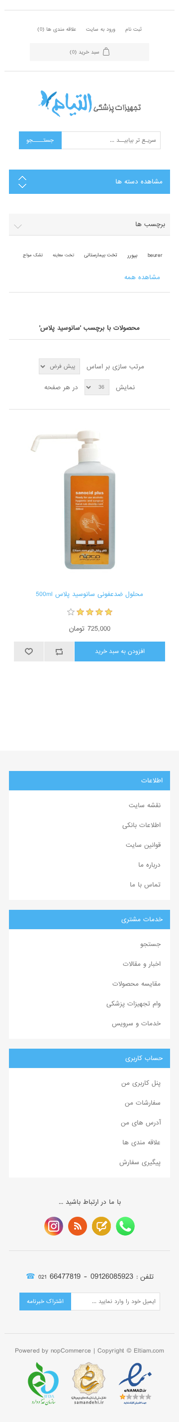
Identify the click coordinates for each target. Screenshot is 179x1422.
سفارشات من (143, 1103)
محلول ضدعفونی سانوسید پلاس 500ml (89, 594)
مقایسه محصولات (136, 984)
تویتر (101, 1226)
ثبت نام (133, 29)
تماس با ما (145, 884)
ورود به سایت (100, 29)
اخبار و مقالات (142, 964)
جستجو (150, 944)
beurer (155, 255)
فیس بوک (125, 1226)
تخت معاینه (63, 255)
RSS (77, 1226)
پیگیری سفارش (140, 1162)
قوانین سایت (143, 845)
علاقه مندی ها (141, 1142)
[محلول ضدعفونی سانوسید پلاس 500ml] (89, 499)
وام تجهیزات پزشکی (133, 1003)
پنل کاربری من (141, 1083)
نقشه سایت (145, 805)
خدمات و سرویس (136, 1023)
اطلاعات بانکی (141, 825)
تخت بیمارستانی (100, 255)
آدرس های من (141, 1122)
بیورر (132, 255)
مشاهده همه (142, 277)
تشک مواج (33, 255)
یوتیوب (53, 1226)
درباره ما (149, 865)
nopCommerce (71, 1351)
